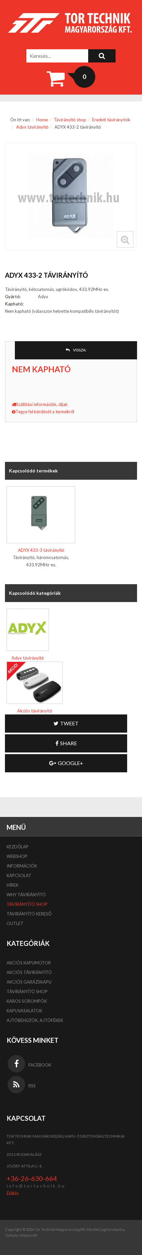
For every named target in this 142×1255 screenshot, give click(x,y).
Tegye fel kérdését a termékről (45, 411)
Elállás (12, 1193)
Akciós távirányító (34, 710)
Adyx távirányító (32, 127)
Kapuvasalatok (24, 1010)
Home (42, 119)
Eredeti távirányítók (111, 119)
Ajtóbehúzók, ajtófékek (35, 1020)
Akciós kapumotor (29, 962)
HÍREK (12, 885)
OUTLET (15, 923)
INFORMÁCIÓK (22, 866)
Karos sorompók (27, 1001)
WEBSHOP (17, 856)
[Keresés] (102, 55)
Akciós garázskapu (29, 982)
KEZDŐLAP (17, 846)
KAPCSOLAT (19, 875)
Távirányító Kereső (29, 913)
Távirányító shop (70, 119)
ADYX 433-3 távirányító (41, 550)
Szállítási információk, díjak (42, 404)
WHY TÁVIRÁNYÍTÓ (26, 894)
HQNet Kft (28, 1235)
